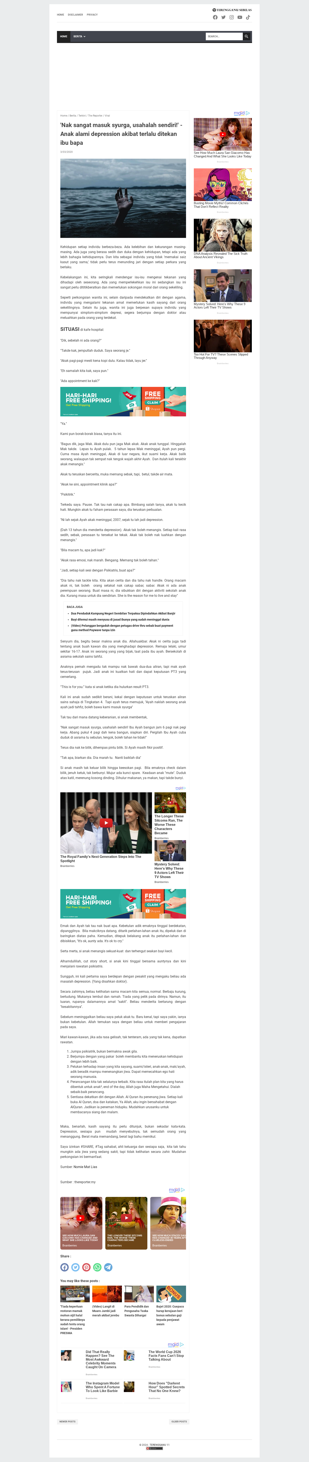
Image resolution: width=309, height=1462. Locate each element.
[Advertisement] (154, 74)
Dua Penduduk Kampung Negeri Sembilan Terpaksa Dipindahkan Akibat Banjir (123, 613)
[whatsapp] (97, 1267)
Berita (78, 36)
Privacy (92, 14)
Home (60, 14)
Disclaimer (75, 14)
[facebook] (64, 1267)
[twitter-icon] (223, 17)
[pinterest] (86, 1267)
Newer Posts (67, 1421)
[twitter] (75, 1267)
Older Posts (179, 1421)
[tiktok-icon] (248, 17)
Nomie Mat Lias (85, 1167)
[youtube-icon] (240, 17)
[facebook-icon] (215, 17)
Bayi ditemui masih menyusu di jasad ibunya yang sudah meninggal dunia (120, 619)
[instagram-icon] (232, 17)
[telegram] (108, 1267)
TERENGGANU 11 (160, 1444)
